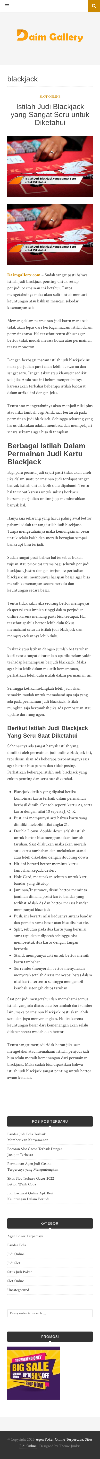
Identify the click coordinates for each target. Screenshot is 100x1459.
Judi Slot (13, 1263)
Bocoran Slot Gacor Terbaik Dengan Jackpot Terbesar (35, 1151)
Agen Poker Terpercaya (25, 1236)
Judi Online (16, 1254)
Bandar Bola (16, 1245)
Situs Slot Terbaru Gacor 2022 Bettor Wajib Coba (30, 1181)
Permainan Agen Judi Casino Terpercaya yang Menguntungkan (32, 1166)
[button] (4, 6)
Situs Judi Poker (19, 1272)
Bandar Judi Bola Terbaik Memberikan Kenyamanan (27, 1137)
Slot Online (50, 97)
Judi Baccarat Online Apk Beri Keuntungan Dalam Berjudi (30, 1196)
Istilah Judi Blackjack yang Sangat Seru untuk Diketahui (50, 114)
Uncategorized (18, 1290)
